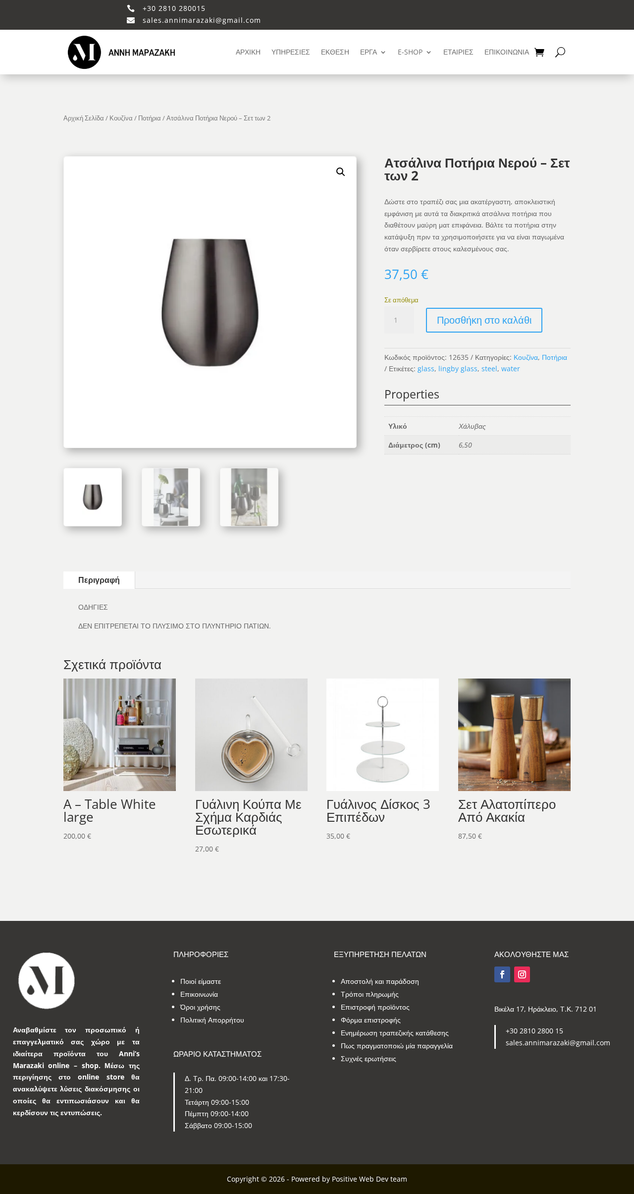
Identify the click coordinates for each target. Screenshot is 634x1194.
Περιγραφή (99, 579)
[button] (341, 172)
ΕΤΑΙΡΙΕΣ (458, 52)
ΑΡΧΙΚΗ (248, 52)
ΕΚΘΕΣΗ (335, 52)
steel (489, 368)
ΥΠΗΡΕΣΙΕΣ (290, 52)
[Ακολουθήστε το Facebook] (502, 974)
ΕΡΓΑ (368, 52)
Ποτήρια (149, 118)
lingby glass (457, 368)
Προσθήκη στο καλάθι (484, 320)
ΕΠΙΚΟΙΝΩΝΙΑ (506, 52)
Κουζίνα (121, 118)
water (510, 368)
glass (426, 368)
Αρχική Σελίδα (83, 118)
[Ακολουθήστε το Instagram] (522, 974)
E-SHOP (410, 52)
